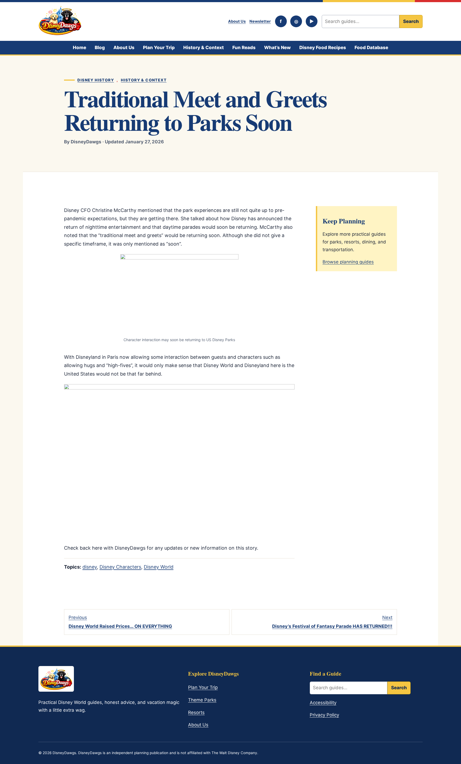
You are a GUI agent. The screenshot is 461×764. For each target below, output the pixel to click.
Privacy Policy (324, 715)
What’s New (277, 47)
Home (79, 47)
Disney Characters (120, 567)
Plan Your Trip (159, 47)
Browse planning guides (348, 262)
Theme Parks (202, 700)
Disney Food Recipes (322, 47)
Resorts (196, 712)
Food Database (371, 47)
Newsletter (260, 21)
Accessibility (323, 702)
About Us (237, 21)
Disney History (95, 80)
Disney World (158, 567)
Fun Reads (244, 47)
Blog (100, 47)
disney (89, 567)
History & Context (203, 47)
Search (411, 21)
